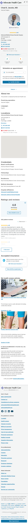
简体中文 (13, 503)
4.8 (16, 32)
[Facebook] (2, 411)
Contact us (4, 399)
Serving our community (8, 489)
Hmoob (12, 505)
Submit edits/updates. (18, 378)
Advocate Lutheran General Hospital (10, 194)
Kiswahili (22, 507)
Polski (4, 507)
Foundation (4, 481)
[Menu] (27, 2)
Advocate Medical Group (8, 476)
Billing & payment (6, 426)
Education (4, 455)
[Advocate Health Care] (11, 2)
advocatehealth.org (6, 407)
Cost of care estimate (7, 432)
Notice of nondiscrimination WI (17, 518)
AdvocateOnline (5, 450)
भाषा (9, 505)
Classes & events (6, 424)
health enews (5, 421)
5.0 (7, 225)
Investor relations (6, 466)
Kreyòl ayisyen (4, 505)
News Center (4, 478)
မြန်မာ (9, 503)
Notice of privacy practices (13, 516)
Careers (3, 452)
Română (9, 507)
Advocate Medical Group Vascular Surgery (12, 35)
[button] (18, 24)
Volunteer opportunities (8, 484)
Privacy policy (4, 516)
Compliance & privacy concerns (10, 402)
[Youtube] (12, 411)
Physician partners (6, 458)
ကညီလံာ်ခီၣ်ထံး (17, 505)
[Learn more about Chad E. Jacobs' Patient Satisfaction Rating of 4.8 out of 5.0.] (13, 32)
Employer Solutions (6, 463)
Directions (3, 42)
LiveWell (3, 418)
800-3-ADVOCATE (6, 396)
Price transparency (6, 429)
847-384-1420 (6, 44)
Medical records (5, 437)
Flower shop (4, 443)
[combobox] (14, 72)
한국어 (22, 505)
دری (16, 503)
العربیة (6, 503)
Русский (13, 507)
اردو (8, 508)
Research (3, 460)
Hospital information (7, 440)
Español (2, 503)
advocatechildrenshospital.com (10, 405)
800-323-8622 (18, 76)
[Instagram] (5, 411)
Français (19, 503)
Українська (3, 508)
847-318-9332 (6, 46)
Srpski (17, 507)
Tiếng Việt (11, 508)
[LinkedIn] (9, 411)
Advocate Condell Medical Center (9, 192)
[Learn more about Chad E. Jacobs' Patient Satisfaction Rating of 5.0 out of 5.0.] (4, 225)
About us (3, 473)
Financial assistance (7, 434)
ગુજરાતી (23, 503)
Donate (3, 486)
